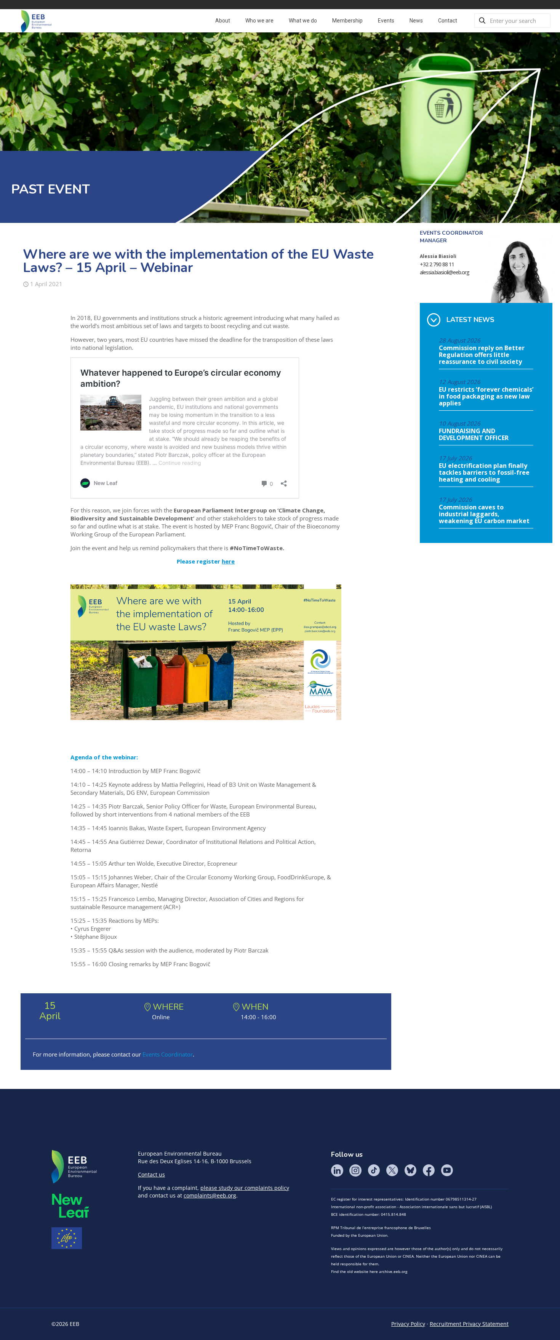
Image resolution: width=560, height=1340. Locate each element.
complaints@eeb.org (210, 1195)
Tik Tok (374, 1170)
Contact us (151, 1174)
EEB (74, 1167)
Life (66, 1238)
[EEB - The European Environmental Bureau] (36, 20)
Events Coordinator (167, 1054)
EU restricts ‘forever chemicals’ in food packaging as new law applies (486, 396)
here (228, 561)
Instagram (355, 1170)
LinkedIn (337, 1170)
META (70, 1205)
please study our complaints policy (244, 1187)
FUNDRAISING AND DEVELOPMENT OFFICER (474, 434)
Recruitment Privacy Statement (469, 1323)
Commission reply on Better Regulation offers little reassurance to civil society (482, 355)
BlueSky (410, 1170)
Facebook (428, 1170)
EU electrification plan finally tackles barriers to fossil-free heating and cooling (484, 472)
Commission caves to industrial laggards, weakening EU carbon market (484, 514)
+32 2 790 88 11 (437, 264)
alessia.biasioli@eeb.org (444, 272)
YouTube (447, 1170)
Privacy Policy (408, 1323)
